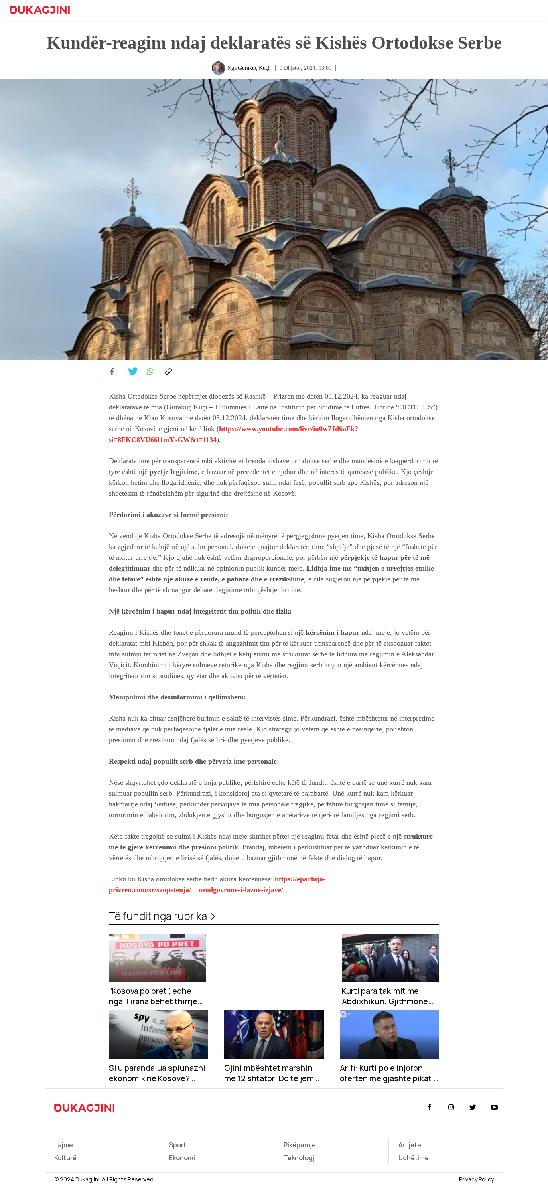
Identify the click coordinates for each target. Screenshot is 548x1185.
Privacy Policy (476, 1179)
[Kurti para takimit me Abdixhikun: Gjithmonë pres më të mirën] (390, 958)
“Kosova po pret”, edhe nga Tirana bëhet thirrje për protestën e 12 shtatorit (153, 996)
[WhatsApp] (149, 372)
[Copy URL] (167, 372)
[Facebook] (112, 372)
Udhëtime (413, 1157)
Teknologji (300, 1157)
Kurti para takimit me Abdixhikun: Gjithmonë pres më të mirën (385, 996)
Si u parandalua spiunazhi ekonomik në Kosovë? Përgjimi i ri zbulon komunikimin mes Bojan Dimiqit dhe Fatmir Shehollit (157, 1073)
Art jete (409, 1144)
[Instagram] (451, 1107)
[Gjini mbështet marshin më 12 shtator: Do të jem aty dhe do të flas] (274, 1034)
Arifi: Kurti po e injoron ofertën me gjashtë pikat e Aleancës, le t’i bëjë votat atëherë (389, 1073)
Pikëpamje (300, 1144)
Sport (177, 1144)
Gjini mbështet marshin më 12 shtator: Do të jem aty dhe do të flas (269, 1073)
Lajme (63, 1144)
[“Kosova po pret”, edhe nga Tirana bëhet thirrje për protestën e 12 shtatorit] (157, 958)
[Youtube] (494, 1107)
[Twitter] (130, 372)
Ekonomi (182, 1157)
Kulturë (65, 1157)
